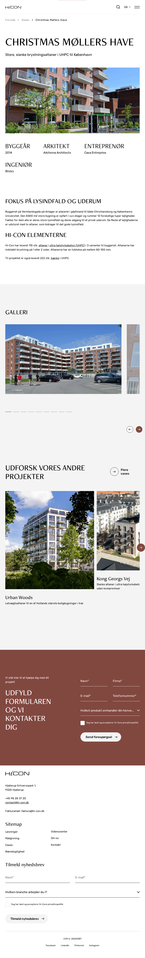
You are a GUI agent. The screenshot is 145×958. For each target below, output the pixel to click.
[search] (118, 7)
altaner (43, 245)
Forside (10, 20)
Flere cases (125, 471)
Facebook (51, 945)
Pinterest (79, 945)
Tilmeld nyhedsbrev (24, 919)
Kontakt (56, 844)
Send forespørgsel (99, 737)
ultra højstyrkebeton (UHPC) (67, 245)
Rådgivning (12, 838)
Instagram (94, 945)
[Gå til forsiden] (60, 7)
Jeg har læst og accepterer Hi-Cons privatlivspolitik (112, 722)
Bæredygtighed (14, 851)
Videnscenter (59, 831)
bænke (55, 258)
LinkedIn (65, 945)
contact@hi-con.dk (17, 802)
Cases (26, 20)
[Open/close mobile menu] (137, 7)
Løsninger (11, 831)
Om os (55, 838)
